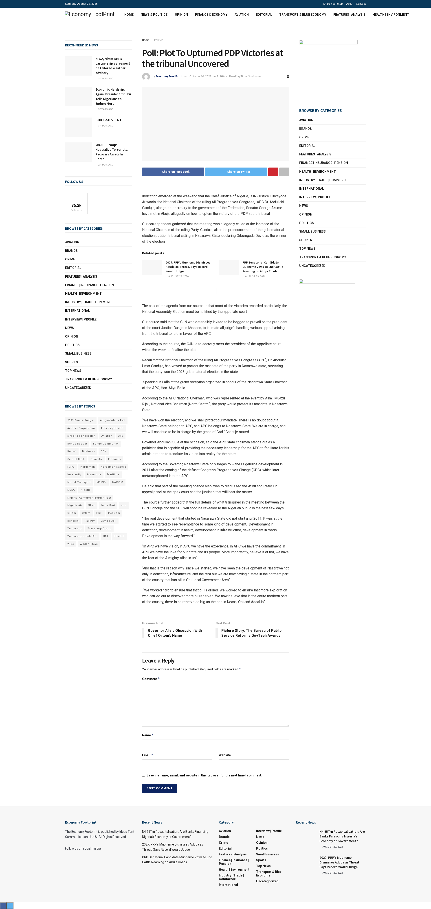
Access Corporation (81, 428)
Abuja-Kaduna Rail (112, 420)
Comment (151, 679)
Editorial (264, 14)
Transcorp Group (99, 528)
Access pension (112, 428)
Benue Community (106, 443)
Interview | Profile (81, 319)
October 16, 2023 (200, 76)
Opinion (181, 14)
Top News (73, 371)
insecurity (74, 474)
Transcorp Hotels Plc (82, 536)
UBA (106, 536)
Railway (90, 520)
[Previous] (211, 291)
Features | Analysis (349, 14)
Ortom (86, 513)
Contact (361, 3)
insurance (94, 474)
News (69, 328)
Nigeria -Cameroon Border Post (89, 497)
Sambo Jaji (108, 520)
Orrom (71, 513)
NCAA (71, 489)
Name (148, 735)
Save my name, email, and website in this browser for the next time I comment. (204, 775)
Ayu (120, 435)
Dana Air (96, 459)
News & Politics (154, 14)
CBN (103, 451)
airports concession (81, 435)
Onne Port (108, 505)
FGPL (71, 466)
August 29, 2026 (178, 276)
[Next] (219, 291)
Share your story (333, 3)
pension (73, 520)
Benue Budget (77, 443)
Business (88, 451)
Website (225, 755)
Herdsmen (87, 466)
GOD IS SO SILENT (108, 120)
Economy (114, 459)
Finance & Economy (211, 14)
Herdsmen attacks (113, 466)
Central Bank (76, 459)
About (349, 3)
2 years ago (105, 164)
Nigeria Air (74, 505)
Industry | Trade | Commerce (89, 302)
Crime (70, 259)
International (77, 310)
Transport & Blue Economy (302, 14)
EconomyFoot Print (169, 76)
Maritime (113, 474)
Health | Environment (391, 14)
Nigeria (86, 489)
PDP (99, 513)
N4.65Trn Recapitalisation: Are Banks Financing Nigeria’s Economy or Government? (342, 836)
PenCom (114, 513)
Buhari (71, 451)
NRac (91, 505)
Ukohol (119, 536)
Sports (71, 362)
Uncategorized (78, 388)
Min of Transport (79, 482)
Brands (71, 251)
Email (147, 755)
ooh (123, 505)
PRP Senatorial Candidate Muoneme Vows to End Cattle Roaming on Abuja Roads (262, 266)
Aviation (242, 14)
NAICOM (117, 482)
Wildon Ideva (89, 544)
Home (129, 14)
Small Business (78, 353)
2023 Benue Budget (80, 420)
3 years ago (105, 78)
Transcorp (74, 528)
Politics (158, 40)
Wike (70, 544)
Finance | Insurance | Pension (89, 285)
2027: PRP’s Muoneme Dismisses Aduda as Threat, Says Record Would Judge (188, 266)
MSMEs (101, 482)
